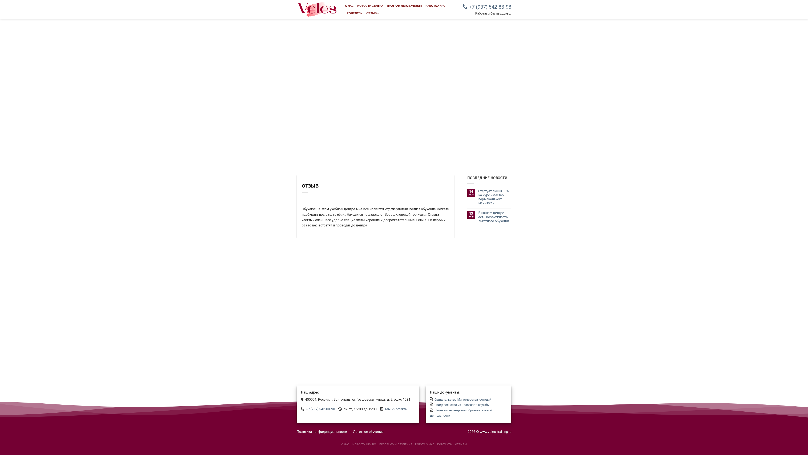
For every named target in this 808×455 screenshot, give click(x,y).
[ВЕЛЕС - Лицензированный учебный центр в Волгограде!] (318, 9)
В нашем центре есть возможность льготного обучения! (494, 217)
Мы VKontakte (396, 409)
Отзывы (373, 13)
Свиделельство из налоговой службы (462, 405)
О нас (349, 5)
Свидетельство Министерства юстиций (463, 399)
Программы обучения (404, 5)
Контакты (355, 13)
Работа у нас (435, 5)
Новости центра (370, 5)
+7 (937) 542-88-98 (489, 7)
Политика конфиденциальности (322, 432)
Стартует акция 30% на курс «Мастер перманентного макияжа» (493, 197)
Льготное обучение (368, 432)
